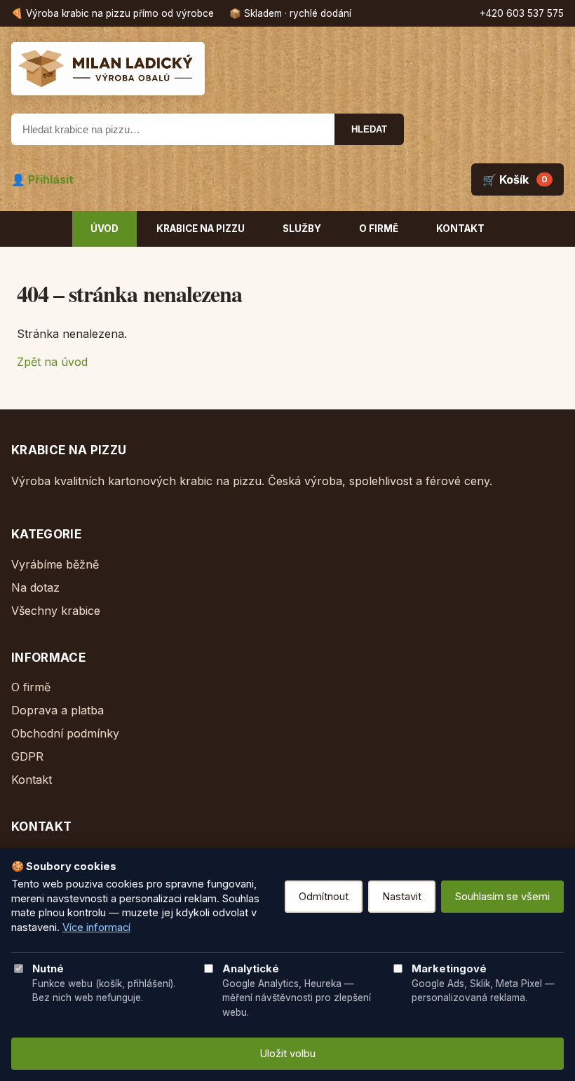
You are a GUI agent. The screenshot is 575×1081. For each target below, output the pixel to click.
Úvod (104, 228)
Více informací (96, 927)
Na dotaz (35, 587)
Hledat (369, 129)
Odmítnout (324, 896)
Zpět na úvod (52, 362)
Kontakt (460, 228)
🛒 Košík (515, 179)
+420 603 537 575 (522, 13)
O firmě (378, 228)
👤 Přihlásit (42, 179)
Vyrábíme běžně (55, 564)
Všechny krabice (55, 611)
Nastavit (401, 896)
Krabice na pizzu (200, 228)
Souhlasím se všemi (502, 896)
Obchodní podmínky (65, 733)
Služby (302, 228)
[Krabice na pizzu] (287, 68)
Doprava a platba (57, 710)
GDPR (27, 756)
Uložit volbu (287, 1053)
